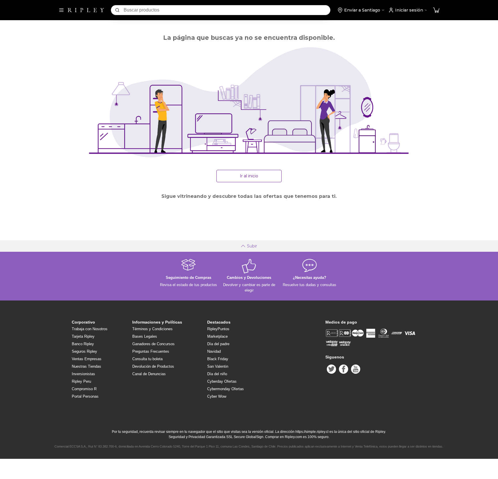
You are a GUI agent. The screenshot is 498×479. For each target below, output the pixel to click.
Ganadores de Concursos (153, 344)
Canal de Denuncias (149, 374)
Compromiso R (84, 389)
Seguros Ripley (84, 351)
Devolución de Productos (153, 366)
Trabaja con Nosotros (89, 329)
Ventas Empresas (86, 359)
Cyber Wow (216, 396)
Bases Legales (144, 336)
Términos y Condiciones (152, 329)
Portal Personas (85, 396)
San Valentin (217, 366)
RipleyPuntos (218, 329)
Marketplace (217, 336)
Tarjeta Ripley (83, 336)
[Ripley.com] (86, 10)
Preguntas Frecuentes (150, 351)
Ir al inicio (249, 176)
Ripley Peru (81, 381)
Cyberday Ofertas (222, 381)
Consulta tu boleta (147, 359)
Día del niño (217, 374)
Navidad (214, 351)
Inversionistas (83, 374)
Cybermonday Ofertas (225, 389)
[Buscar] (117, 10)
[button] (436, 10)
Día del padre (218, 344)
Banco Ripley (83, 344)
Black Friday (217, 359)
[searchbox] (227, 10)
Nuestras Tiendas (86, 366)
